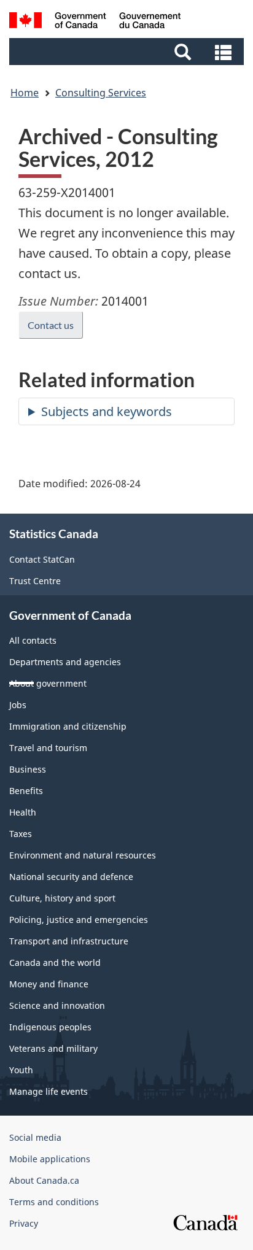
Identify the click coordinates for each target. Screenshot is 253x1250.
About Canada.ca (44, 1180)
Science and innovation (57, 1005)
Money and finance (48, 984)
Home (24, 92)
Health (22, 812)
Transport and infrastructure (68, 941)
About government (48, 683)
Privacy (23, 1223)
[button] (128, 51)
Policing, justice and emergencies (78, 919)
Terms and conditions (54, 1202)
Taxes (20, 833)
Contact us (51, 325)
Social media (35, 1137)
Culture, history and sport (62, 898)
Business (27, 769)
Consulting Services (100, 92)
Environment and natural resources (82, 855)
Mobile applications (49, 1159)
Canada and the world (55, 962)
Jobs (17, 705)
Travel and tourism (48, 748)
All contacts (32, 640)
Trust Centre (35, 581)
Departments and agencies (65, 662)
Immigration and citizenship (67, 726)
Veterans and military (53, 1048)
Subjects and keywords (106, 411)
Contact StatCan (42, 559)
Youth (21, 1070)
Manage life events (48, 1091)
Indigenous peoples (50, 1027)
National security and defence (71, 876)
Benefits (26, 791)
